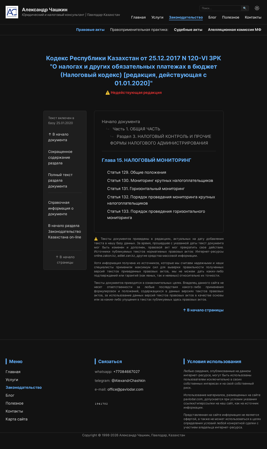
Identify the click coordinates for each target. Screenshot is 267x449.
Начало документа (121, 121)
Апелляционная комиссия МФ (234, 29)
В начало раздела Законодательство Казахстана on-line (64, 231)
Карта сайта (17, 419)
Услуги (157, 17)
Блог (212, 17)
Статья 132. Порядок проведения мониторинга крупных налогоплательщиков (161, 200)
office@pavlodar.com (125, 389)
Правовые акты (90, 29)
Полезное (230, 17)
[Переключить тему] (257, 8)
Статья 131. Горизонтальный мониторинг (146, 188)
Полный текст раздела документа (60, 180)
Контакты (253, 17)
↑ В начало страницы (203, 310)
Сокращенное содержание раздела (60, 157)
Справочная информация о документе (60, 208)
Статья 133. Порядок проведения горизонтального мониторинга (156, 214)
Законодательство (186, 17)
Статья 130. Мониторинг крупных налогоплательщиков (160, 180)
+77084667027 (126, 371)
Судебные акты (188, 29)
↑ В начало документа (58, 137)
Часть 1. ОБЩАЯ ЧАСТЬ (136, 128)
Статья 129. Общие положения (136, 172)
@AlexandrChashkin (128, 380)
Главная (138, 17)
